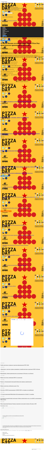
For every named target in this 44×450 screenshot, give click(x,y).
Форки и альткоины (6, 31)
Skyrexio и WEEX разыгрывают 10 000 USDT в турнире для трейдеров (17, 390)
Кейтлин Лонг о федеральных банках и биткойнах (12, 150)
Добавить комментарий (4, 176)
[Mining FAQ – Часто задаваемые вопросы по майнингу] (8, 288)
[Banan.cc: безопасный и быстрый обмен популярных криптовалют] (8, 257)
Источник (2, 78)
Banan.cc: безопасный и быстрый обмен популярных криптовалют (15, 265)
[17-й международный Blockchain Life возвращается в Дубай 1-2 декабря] (8, 179)
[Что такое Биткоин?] (8, 268)
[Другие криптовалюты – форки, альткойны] (8, 308)
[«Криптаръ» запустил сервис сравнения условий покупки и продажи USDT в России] (8, 227)
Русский (34, 449)
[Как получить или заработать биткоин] (8, 298)
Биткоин (4, 30)
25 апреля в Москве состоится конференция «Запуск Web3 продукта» (16, 173)
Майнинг (4, 27)
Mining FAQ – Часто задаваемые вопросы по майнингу (13, 296)
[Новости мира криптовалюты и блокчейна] (8, 20)
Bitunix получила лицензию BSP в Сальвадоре (11, 255)
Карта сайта (5, 432)
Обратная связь (5, 433)
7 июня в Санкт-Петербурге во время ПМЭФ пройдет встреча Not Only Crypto (18, 101)
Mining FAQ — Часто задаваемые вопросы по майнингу (15, 8)
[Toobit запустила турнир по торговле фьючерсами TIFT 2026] (8, 217)
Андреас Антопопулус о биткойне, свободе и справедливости (14, 117)
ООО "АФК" (27, 430)
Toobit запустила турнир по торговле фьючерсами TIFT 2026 (14, 225)
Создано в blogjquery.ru (6, 211)
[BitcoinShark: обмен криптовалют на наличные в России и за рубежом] (8, 237)
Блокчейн (4, 28)
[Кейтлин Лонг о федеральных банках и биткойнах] (10, 138)
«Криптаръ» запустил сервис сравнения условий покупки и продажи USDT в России (18, 235)
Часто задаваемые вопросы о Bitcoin (11, 7)
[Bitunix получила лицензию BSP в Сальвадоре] (8, 247)
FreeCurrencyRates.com (4, 429)
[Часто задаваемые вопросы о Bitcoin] (8, 278)
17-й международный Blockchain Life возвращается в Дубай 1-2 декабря (16, 187)
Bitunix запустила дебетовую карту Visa (9, 386)
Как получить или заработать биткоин (12, 9)
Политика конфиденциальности (8, 435)
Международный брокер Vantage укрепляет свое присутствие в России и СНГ (18, 403)
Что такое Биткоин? (8, 6)
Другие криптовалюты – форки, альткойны (10, 316)
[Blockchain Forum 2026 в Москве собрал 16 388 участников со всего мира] (8, 200)
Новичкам (4, 5)
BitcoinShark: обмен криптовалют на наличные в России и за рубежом (15, 245)
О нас (4, 434)
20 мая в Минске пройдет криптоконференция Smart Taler (13, 415)
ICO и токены (5, 29)
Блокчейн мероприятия (8, 38)
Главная (1, 38)
